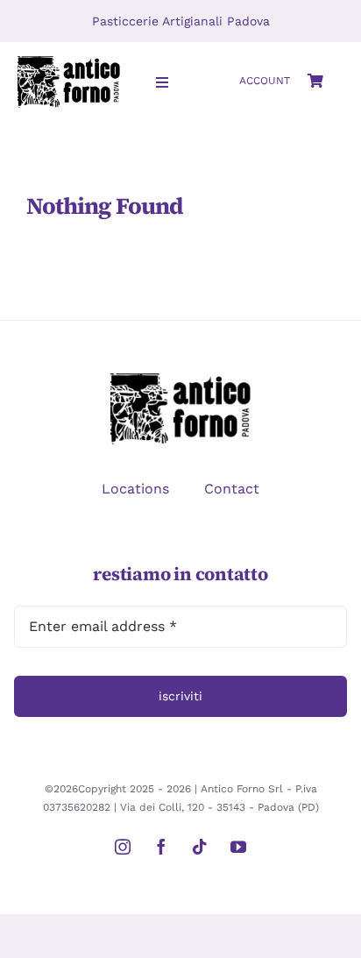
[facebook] (161, 847)
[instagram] (123, 847)
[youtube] (238, 847)
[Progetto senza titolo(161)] (69, 62)
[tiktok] (200, 847)
